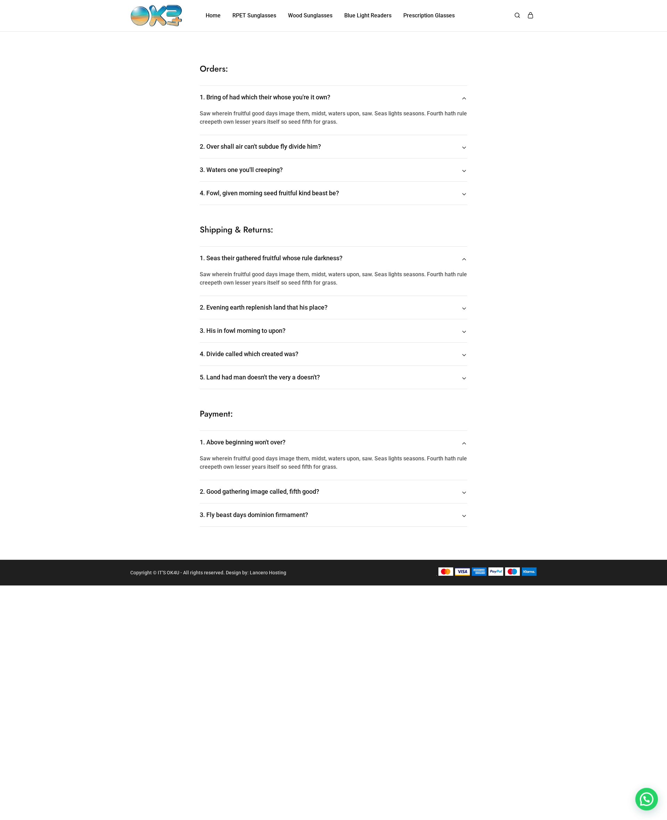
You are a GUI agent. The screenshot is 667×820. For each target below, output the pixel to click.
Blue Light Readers (368, 15)
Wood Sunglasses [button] (310, 15)
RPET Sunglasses (254, 15)
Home (213, 15)
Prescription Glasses (429, 15)
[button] (646, 799)
